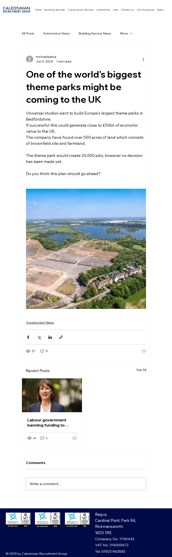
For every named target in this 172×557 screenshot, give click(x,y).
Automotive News (56, 33)
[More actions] (143, 59)
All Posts (28, 33)
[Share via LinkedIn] (50, 337)
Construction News (40, 323)
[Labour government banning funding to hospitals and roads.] (52, 395)
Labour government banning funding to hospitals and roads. (47, 422)
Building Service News (95, 33)
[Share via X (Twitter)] (39, 337)
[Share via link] (61, 337)
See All (141, 370)
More (124, 33)
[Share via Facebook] (28, 337)
